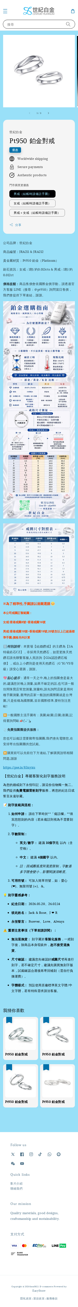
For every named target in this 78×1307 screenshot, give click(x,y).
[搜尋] (68, 24)
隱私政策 (26, 1298)
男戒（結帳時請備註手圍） (32, 194)
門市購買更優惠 (19, 185)
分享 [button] (18, 225)
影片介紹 (16, 1183)
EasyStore (39, 1291)
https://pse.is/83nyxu (19, 767)
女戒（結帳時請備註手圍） (32, 203)
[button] (5, 11)
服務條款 (52, 1298)
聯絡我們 (16, 1188)
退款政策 (39, 1298)
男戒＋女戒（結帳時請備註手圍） (37, 213)
